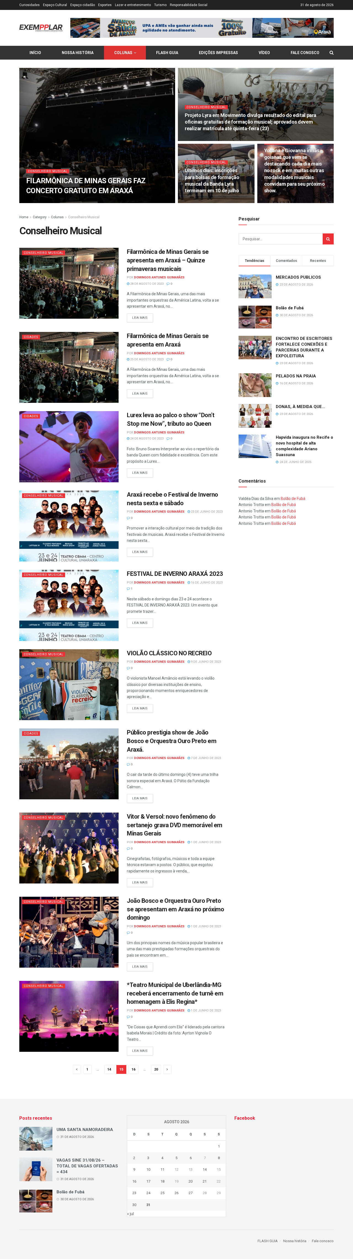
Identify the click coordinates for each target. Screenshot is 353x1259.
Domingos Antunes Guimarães (58, 201)
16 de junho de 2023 (206, 582)
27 (190, 1193)
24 (148, 1193)
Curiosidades (29, 5)
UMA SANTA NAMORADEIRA (85, 1129)
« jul (130, 1214)
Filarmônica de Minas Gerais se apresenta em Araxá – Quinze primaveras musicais (168, 260)
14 (109, 1069)
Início (35, 52)
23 (134, 1193)
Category (40, 217)
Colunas (123, 52)
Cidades (31, 337)
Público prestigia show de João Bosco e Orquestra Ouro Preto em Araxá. (171, 741)
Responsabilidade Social (188, 5)
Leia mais (140, 318)
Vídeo (264, 52)
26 (176, 1193)
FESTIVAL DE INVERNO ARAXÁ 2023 (175, 573)
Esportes (105, 5)
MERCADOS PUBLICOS (298, 277)
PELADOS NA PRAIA (296, 376)
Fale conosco (305, 52)
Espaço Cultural (55, 5)
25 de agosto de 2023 (146, 359)
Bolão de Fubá (290, 307)
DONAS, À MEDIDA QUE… (300, 406)
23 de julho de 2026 (203, 139)
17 (148, 1181)
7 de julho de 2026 (202, 201)
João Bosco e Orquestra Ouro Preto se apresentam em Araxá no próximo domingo (175, 909)
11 (162, 1169)
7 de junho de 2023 (205, 758)
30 (134, 1205)
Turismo (160, 5)
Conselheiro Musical (48, 171)
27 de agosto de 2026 (106, 201)
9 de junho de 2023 (205, 662)
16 (133, 1069)
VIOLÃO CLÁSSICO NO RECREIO (169, 653)
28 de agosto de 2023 (146, 284)
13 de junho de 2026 (283, 201)
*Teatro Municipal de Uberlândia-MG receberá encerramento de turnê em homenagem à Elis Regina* (175, 993)
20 (156, 1069)
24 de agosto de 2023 (146, 438)
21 (205, 1181)
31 (148, 1205)
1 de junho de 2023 (205, 842)
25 (162, 1193)
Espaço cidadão (82, 5)
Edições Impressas (218, 52)
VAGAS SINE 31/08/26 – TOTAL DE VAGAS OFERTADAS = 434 (87, 1166)
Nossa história (77, 52)
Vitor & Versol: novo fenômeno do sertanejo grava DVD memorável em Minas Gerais (174, 825)
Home (23, 217)
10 (148, 1169)
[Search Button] (328, 238)
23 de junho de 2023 (206, 511)
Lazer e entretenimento (133, 5)
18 (162, 1181)
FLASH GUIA (167, 52)
